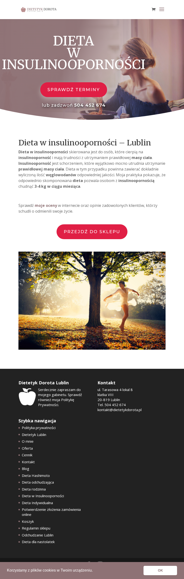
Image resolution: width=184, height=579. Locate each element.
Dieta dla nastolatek (38, 541)
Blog (25, 468)
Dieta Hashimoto (36, 475)
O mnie (28, 441)
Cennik (27, 454)
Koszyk (28, 521)
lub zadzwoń (74, 105)
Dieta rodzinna (34, 489)
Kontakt (28, 461)
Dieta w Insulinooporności (43, 495)
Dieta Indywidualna (37, 502)
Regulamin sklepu (36, 528)
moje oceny (46, 205)
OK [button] (160, 570)
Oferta (27, 448)
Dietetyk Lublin (34, 434)
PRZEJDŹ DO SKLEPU (92, 231)
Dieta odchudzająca (38, 482)
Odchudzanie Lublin (37, 535)
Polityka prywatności (39, 427)
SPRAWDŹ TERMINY (73, 89)
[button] (94, 571)
